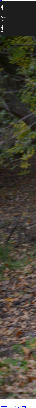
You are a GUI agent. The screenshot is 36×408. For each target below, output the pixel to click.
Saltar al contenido (2, 0)
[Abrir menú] (0, 35)
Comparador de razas (3, 17)
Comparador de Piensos (3, 16)
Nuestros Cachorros (3, 20)
